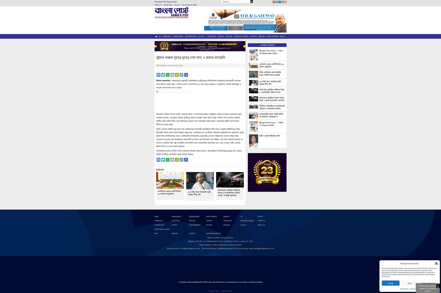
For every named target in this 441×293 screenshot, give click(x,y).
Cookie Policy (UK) (189, 5)
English (261, 36)
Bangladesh (178, 36)
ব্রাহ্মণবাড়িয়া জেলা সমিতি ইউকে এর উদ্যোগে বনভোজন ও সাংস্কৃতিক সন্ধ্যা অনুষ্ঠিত (271, 115)
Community (167, 36)
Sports (254, 36)
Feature (228, 36)
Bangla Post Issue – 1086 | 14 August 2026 (271, 123)
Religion (226, 225)
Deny (410, 283)
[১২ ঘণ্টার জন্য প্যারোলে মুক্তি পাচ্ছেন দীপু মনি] (200, 180)
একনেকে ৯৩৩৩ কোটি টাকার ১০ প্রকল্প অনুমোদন (169, 192)
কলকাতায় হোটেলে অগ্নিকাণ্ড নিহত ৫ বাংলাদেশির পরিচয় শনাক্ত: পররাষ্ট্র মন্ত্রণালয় (229, 193)
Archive (175, 233)
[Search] (251, 1)
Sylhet (201, 36)
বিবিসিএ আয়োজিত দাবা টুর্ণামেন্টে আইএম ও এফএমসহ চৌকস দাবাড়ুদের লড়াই (272, 107)
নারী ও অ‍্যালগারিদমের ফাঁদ (269, 135)
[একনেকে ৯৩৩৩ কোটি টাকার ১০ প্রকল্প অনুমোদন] (170, 180)
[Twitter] (282, 1)
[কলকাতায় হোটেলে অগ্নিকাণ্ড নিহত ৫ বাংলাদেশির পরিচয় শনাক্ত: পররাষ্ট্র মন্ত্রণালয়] (230, 180)
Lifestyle (261, 221)
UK (160, 36)
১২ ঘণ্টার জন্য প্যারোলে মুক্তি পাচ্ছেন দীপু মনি (199, 193)
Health (243, 225)
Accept (390, 283)
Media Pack (168, 5)
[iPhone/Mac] (274, 1)
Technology (159, 225)
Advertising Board (213, 233)
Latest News (267, 44)
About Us (158, 5)
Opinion (220, 36)
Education (211, 36)
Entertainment (195, 225)
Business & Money (241, 36)
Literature (227, 221)
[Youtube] (277, 1)
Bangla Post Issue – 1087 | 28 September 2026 (271, 51)
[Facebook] (279, 1)
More (282, 36)
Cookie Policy (404, 289)
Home (156, 216)
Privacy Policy (414, 289)
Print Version (272, 36)
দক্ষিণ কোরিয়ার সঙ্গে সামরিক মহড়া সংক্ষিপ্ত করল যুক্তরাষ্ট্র (270, 73)
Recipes (209, 225)
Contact (177, 5)
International (191, 36)
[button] (436, 263)
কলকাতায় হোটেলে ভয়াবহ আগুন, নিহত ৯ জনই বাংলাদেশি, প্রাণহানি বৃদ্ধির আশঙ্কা (271, 98)
